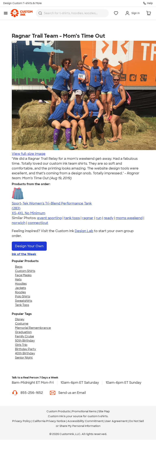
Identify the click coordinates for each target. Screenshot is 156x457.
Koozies (20, 292)
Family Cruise (24, 336)
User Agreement (116, 421)
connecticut (38, 223)
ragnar (87, 218)
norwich (18, 223)
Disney (19, 319)
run (98, 218)
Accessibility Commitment (85, 421)
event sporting (49, 218)
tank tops (72, 218)
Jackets (20, 288)
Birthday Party (25, 349)
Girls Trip (21, 345)
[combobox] (72, 13)
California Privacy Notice (49, 421)
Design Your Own (29, 246)
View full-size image (29, 154)
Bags (18, 266)
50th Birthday (25, 340)
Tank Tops (22, 305)
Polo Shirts (22, 296)
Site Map (104, 411)
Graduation (23, 332)
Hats (18, 279)
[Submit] (40, 13)
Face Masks (23, 275)
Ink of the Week (24, 254)
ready (108, 218)
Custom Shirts (25, 271)
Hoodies (21, 283)
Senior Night (24, 357)
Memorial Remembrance (33, 328)
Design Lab (84, 231)
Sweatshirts (23, 301)
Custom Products (58, 411)
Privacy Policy (21, 421)
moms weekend (129, 218)
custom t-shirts (98, 416)
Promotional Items (84, 411)
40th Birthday (25, 353)
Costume (21, 323)
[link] (21, 13)
